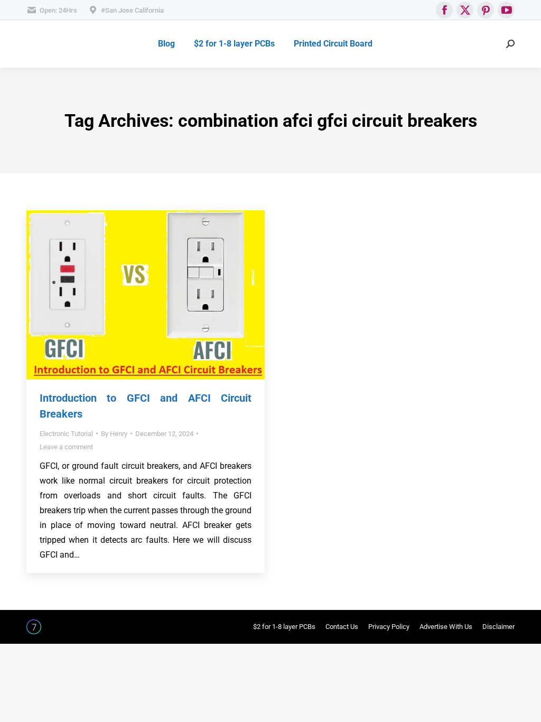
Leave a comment (66, 447)
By (114, 434)
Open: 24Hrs (58, 10)
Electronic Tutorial (66, 434)
